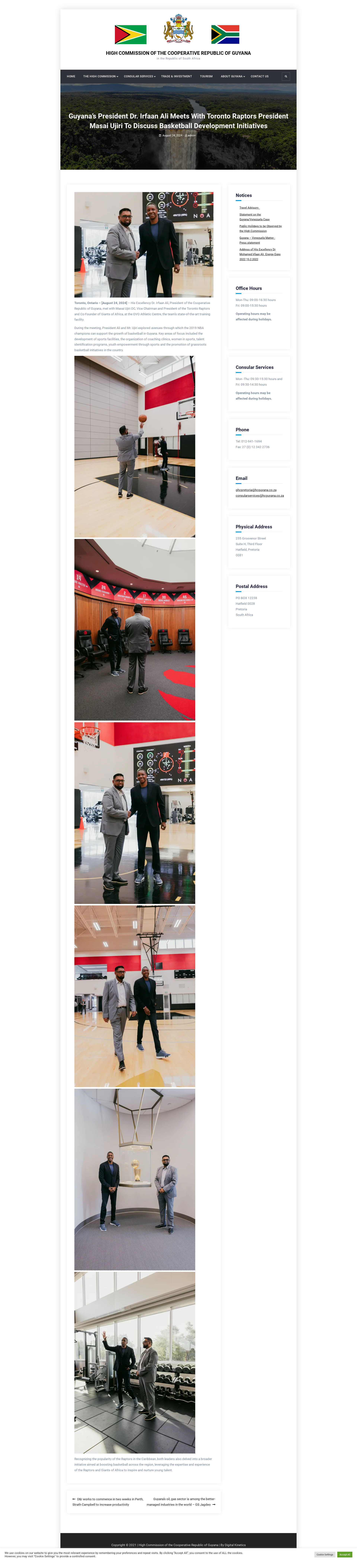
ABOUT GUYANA (232, 76)
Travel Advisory (249, 207)
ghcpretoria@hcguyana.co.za (256, 490)
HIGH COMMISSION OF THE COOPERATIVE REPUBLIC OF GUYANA (178, 53)
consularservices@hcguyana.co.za (260, 495)
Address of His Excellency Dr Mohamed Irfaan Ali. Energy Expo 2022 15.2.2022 (260, 254)
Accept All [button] (345, 1554)
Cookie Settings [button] (325, 1554)
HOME (71, 76)
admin (191, 135)
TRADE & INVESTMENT (176, 76)
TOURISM (206, 76)
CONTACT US (260, 76)
